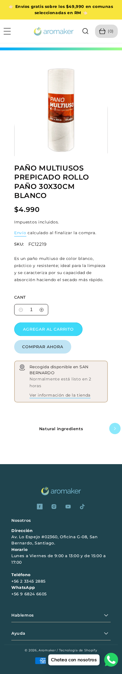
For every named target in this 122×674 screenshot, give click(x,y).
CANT (20, 297)
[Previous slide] (7, 428)
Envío (20, 232)
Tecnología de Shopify (78, 650)
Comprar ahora (42, 346)
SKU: (19, 244)
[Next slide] (115, 428)
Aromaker (47, 650)
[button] (7, 31)
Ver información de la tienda (60, 395)
